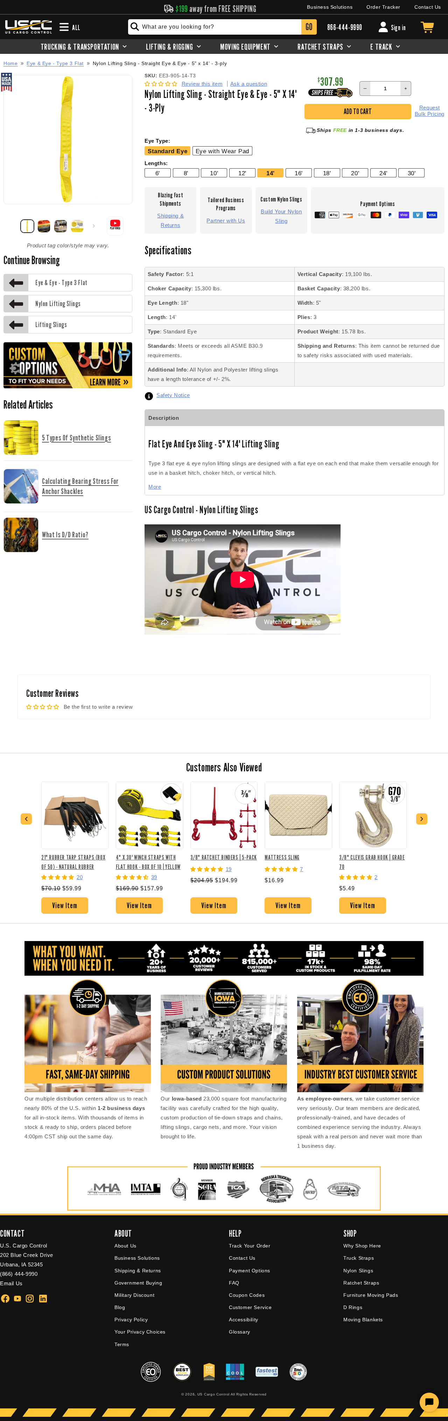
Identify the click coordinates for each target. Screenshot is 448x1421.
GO (309, 26)
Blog (119, 1307)
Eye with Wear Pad (222, 151)
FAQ (234, 1283)
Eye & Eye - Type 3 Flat (55, 63)
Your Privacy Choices (140, 1332)
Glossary (239, 1332)
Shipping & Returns (170, 220)
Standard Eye (167, 151)
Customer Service (250, 1307)
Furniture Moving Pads (370, 1295)
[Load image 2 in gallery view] (44, 226)
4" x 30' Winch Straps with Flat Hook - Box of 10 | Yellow (148, 862)
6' (157, 173)
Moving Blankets (363, 1319)
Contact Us (427, 7)
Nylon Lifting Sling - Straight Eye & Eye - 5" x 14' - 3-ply (160, 63)
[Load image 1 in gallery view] (27, 226)
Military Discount (134, 1295)
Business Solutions (329, 7)
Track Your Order (250, 1246)
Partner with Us (225, 221)
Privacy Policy (131, 1319)
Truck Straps (358, 1258)
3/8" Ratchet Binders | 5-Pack (223, 857)
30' (412, 173)
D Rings (352, 1307)
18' (327, 173)
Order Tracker (383, 7)
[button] (162, 84)
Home (11, 63)
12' (242, 173)
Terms (121, 1344)
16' (299, 173)
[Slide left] (11, 226)
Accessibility (243, 1319)
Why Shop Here (362, 1246)
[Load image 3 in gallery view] (60, 226)
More (154, 487)
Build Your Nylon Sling (281, 216)
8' (186, 173)
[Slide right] (94, 226)
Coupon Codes (247, 1295)
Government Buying (138, 1283)
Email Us (11, 1283)
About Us (125, 1246)
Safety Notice (173, 395)
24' (383, 173)
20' (355, 173)
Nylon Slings (358, 1270)
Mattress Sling (282, 857)
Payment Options (249, 1270)
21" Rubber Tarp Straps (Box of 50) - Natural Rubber (73, 862)
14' (270, 173)
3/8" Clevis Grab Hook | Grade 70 (372, 862)
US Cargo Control (213, 1394)
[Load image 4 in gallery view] (77, 226)
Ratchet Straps (361, 1283)
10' (214, 173)
